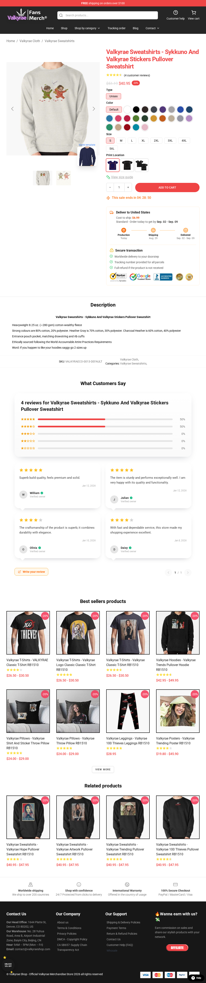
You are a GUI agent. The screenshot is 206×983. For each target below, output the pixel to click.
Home (10, 41)
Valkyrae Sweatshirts (59, 41)
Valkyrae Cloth (30, 41)
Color (109, 102)
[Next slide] (93, 109)
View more (103, 769)
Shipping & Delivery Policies (123, 922)
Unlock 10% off (8, 965)
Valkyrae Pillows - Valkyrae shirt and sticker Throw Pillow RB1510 (27, 743)
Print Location (115, 155)
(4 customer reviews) (137, 75)
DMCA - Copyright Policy (72, 939)
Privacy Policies (66, 933)
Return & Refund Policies (122, 933)
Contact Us (114, 939)
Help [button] (198, 978)
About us (62, 922)
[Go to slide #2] (63, 178)
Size (109, 134)
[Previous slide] (12, 109)
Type (109, 89)
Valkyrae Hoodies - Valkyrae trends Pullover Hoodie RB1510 (176, 665)
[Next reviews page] (188, 572)
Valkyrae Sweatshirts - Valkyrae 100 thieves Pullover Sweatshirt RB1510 (177, 849)
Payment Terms (116, 928)
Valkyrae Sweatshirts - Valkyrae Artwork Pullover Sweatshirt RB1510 (74, 849)
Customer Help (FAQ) (120, 945)
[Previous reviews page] (168, 572)
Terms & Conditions (69, 928)
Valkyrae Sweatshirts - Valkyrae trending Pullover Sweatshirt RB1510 (125, 849)
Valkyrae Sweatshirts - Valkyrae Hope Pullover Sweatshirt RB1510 (22, 849)
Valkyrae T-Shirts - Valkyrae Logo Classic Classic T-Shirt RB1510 (76, 665)
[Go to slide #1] (42, 178)
